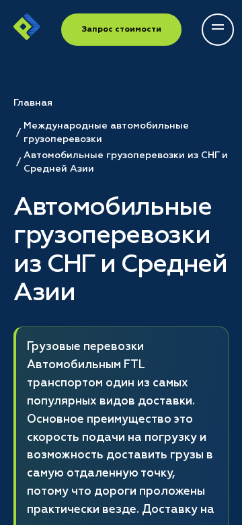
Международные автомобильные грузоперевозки (106, 132)
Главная (32, 103)
